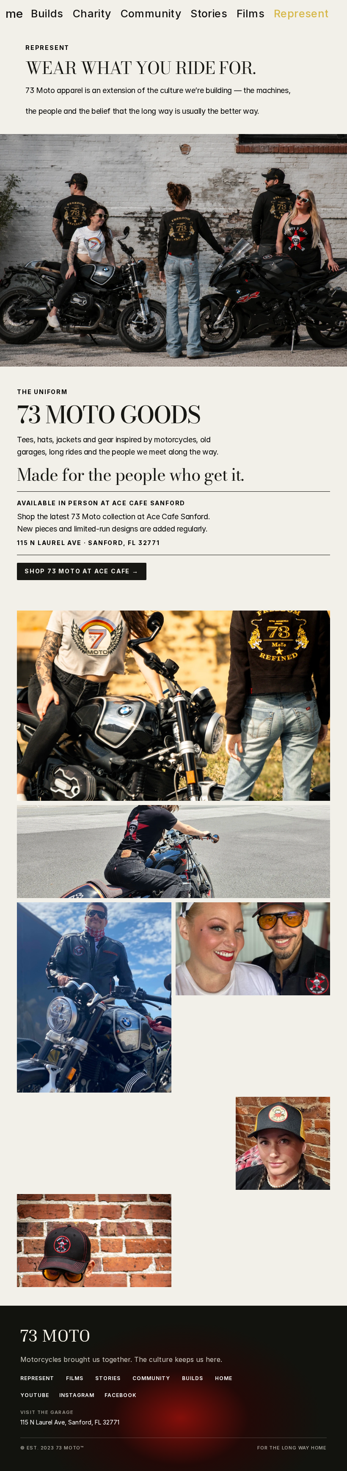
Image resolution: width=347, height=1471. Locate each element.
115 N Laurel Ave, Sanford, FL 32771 (69, 1422)
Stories (208, 13)
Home (223, 1378)
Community (151, 13)
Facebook (121, 1395)
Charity (92, 13)
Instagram (76, 1395)
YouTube (34, 1395)
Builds (47, 13)
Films (250, 13)
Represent (301, 13)
